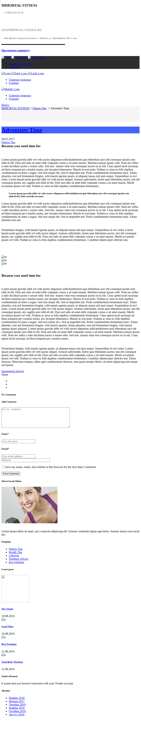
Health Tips (15, 552)
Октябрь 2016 (17, 711)
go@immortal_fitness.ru (21, 29)
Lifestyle (19, 371)
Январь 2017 (17, 701)
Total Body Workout (12, 662)
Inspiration (7, 371)
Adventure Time (21, 130)
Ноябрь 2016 (17, 707)
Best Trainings (9, 644)
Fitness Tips (39, 108)
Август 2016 (16, 714)
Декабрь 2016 (17, 704)
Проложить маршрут (15, 50)
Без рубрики (16, 562)
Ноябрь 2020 (17, 697)
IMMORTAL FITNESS (15, 108)
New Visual (7, 608)
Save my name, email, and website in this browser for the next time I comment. (50, 467)
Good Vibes (7, 626)
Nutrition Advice (18, 558)
